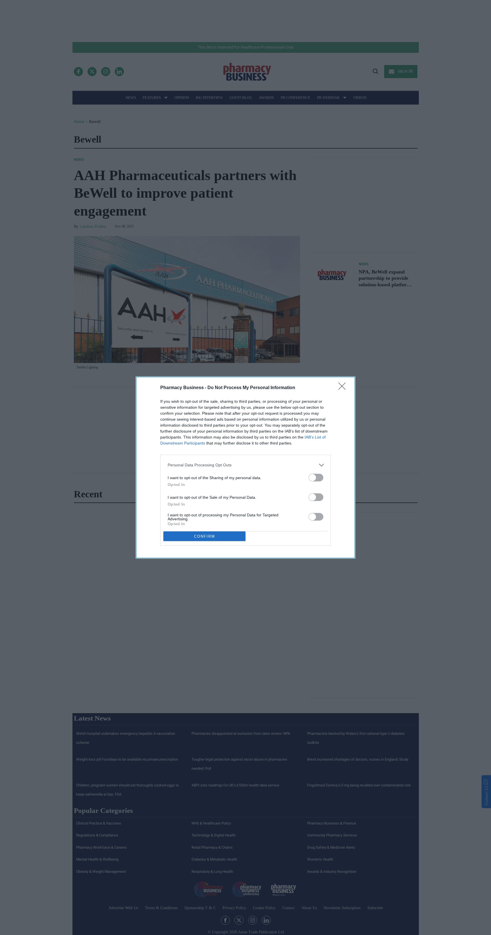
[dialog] (245, 467)
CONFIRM (204, 536)
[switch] (316, 477)
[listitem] (245, 465)
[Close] (343, 388)
